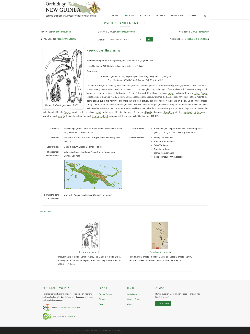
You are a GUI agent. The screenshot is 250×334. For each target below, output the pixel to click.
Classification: (136, 137)
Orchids (129, 15)
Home (115, 15)
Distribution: (53, 146)
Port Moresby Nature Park (70, 307)
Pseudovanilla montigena (195, 38)
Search (102, 304)
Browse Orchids (105, 294)
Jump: (101, 39)
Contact (194, 15)
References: (138, 128)
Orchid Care (132, 294)
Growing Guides (133, 299)
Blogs (144, 15)
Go (149, 39)
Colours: (54, 128)
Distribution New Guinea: (52, 153)
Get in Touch (163, 303)
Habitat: (55, 137)
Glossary (177, 15)
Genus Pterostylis (199, 31)
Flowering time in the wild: (51, 196)
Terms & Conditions (93, 330)
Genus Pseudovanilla (125, 31)
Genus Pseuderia (62, 31)
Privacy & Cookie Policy (112, 330)
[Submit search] (205, 16)
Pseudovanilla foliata (66, 38)
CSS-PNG (72, 316)
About (160, 15)
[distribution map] (93, 174)
